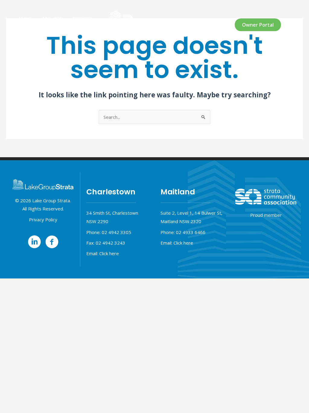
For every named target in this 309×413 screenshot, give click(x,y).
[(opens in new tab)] (266, 196)
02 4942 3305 (116, 232)
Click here (109, 253)
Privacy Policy (43, 219)
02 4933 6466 (190, 232)
